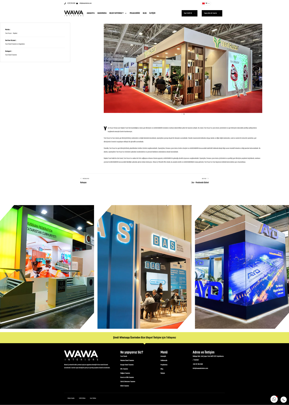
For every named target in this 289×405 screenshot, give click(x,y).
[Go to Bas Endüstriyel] (144, 267)
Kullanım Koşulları (71, 398)
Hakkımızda (102, 13)
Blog (145, 13)
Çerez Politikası (93, 398)
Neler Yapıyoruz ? (116, 13)
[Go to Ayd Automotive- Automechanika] (242, 267)
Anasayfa (91, 13)
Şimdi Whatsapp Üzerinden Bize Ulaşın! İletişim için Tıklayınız (144, 337)
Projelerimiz (135, 13)
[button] (106, 68)
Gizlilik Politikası (82, 398)
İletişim (152, 13)
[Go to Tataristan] (47, 267)
